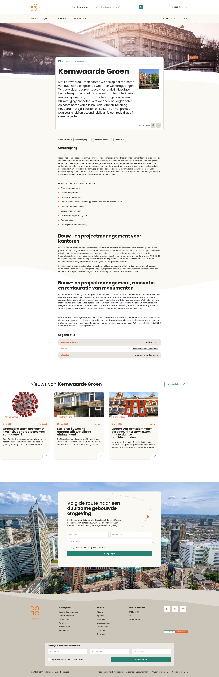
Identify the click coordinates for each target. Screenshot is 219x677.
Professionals (101, 139)
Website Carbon (181, 632)
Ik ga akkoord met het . (88, 547)
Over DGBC (102, 630)
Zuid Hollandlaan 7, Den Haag (145, 348)
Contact (184, 18)
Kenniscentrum (80, 7)
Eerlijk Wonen (135, 619)
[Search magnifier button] (141, 7)
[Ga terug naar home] (39, 7)
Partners (62, 18)
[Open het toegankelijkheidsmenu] (186, 7)
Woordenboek (103, 623)
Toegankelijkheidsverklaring (110, 672)
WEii (130, 615)
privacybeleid (97, 547)
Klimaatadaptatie (66, 615)
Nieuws (34, 18)
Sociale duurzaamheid (68, 612)
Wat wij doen (80, 18)
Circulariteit (64, 619)
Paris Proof (63, 623)
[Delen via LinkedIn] (158, 125)
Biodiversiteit (64, 626)
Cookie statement (180, 672)
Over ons (167, 18)
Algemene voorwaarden (137, 672)
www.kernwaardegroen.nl (146, 355)
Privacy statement (160, 672)
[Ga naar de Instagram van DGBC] (175, 609)
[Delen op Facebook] (153, 125)
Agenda (46, 18)
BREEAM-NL (64, 630)
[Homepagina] (59, 61)
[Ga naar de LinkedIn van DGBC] (167, 609)
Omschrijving (81, 139)
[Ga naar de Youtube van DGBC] (183, 609)
